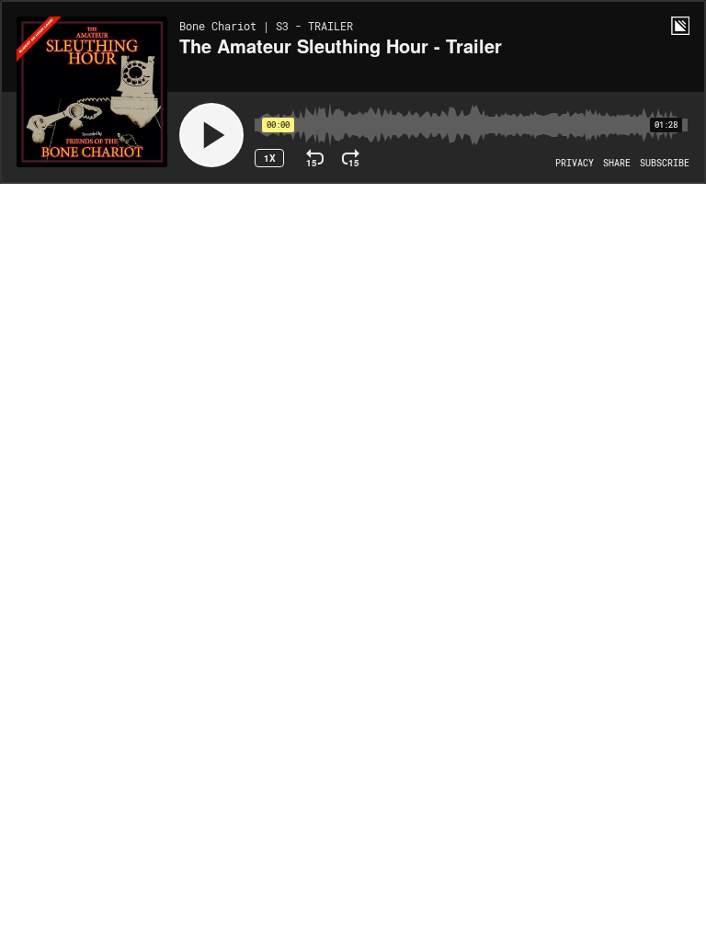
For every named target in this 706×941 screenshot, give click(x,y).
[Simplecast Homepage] (680, 26)
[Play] (211, 135)
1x (270, 158)
